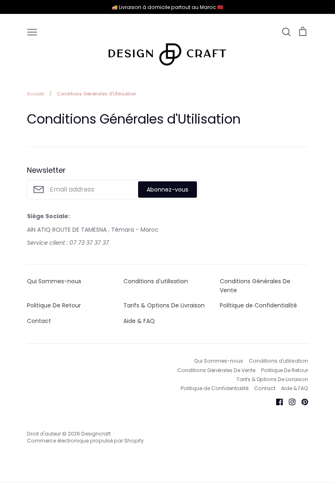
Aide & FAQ (139, 321)
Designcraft (96, 433)
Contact (39, 321)
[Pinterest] (301, 401)
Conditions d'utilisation (155, 281)
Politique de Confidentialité (258, 305)
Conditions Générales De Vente (255, 285)
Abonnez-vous (167, 189)
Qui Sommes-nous (54, 281)
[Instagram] (289, 401)
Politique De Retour (54, 305)
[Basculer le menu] (32, 31)
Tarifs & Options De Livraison (164, 305)
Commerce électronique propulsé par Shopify (85, 440)
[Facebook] (276, 401)
